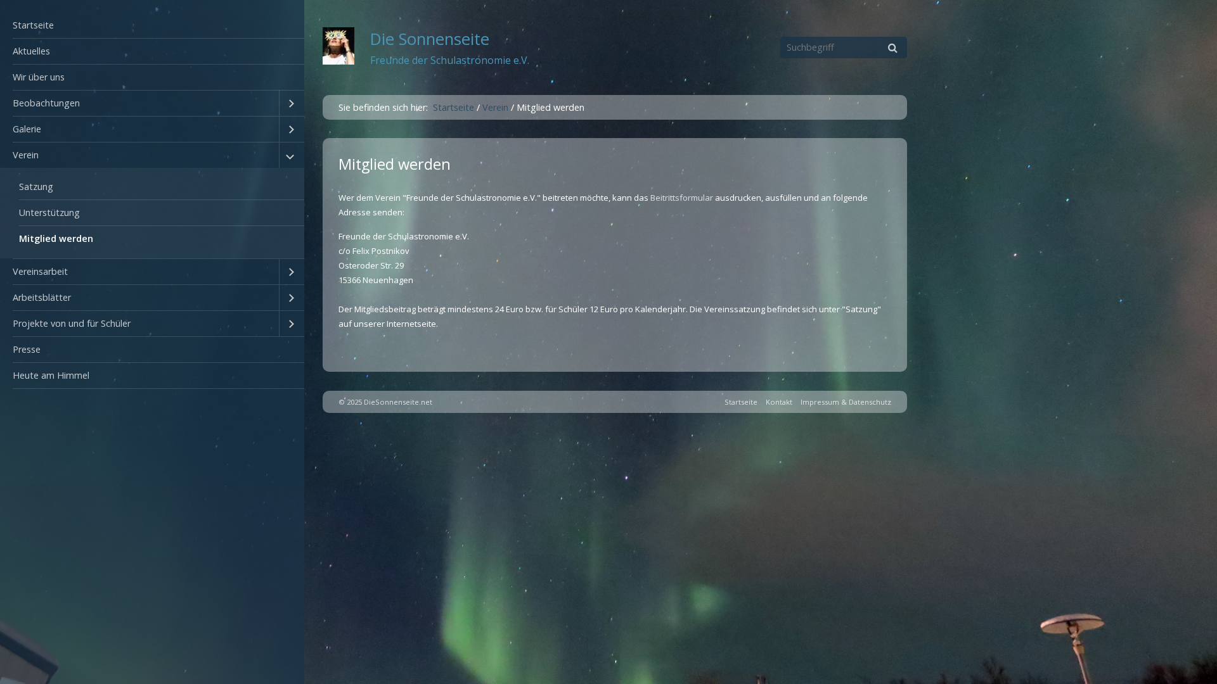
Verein (26, 155)
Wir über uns (39, 77)
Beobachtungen (46, 103)
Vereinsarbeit (40, 271)
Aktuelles (31, 51)
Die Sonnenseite (429, 39)
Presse (27, 349)
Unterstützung (49, 212)
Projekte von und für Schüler (72, 323)
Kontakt (779, 402)
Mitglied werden (56, 238)
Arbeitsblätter (42, 297)
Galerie (27, 129)
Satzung (36, 186)
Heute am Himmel (51, 375)
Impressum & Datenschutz (846, 402)
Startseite (33, 25)
